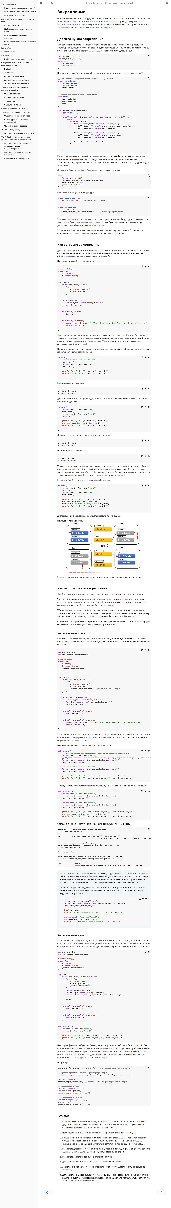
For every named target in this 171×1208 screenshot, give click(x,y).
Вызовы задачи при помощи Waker (18, 30)
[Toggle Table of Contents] (41, 3)
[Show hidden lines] (149, 266)
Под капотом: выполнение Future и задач (17, 20)
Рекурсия (9, 101)
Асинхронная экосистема (13, 108)
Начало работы (9, 4)
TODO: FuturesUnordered (16, 84)
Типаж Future (11, 25)
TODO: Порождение (14, 76)
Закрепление (8, 51)
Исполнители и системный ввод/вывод (20, 42)
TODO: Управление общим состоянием (17, 153)
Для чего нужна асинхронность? (19, 8)
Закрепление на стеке (71, 633)
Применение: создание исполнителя (15, 36)
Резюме (63, 1116)
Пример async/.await (14, 15)
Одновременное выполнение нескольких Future (15, 64)
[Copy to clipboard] (149, 56)
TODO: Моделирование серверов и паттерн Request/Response (16, 146)
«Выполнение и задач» (72, 24)
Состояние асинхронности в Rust (20, 12)
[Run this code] (145, 266)
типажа (109, 21)
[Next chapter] (161, 1192)
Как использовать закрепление (82, 588)
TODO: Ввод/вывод (10, 129)
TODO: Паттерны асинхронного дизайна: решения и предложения (16, 138)
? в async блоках (12, 94)
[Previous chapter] (47, 1192)
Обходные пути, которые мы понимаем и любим (14, 88)
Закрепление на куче (70, 935)
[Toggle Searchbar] (52, 3)
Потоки (5, 55)
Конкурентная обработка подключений (16, 120)
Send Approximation (14, 97)
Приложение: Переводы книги (16, 158)
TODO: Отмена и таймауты (17, 80)
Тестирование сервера (15, 126)
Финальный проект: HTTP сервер (16, 112)
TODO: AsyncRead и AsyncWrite (19, 133)
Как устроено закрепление (78, 244)
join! (7, 69)
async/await (7, 48)
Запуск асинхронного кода (17, 116)
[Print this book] (167, 3)
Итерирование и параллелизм (19, 59)
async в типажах (12, 105)
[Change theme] (46, 3)
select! (8, 73)
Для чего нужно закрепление (80, 39)
